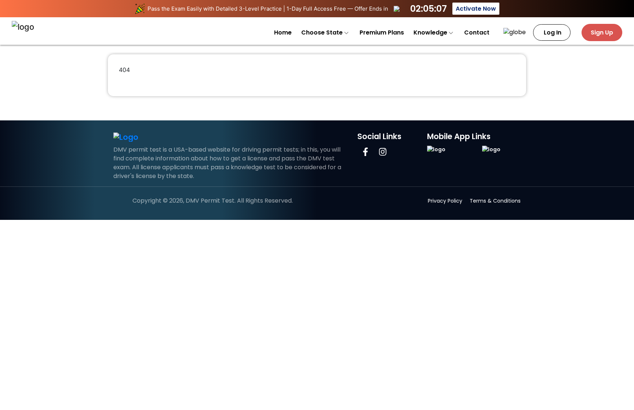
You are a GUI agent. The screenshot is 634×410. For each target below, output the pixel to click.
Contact (476, 32)
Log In (551, 32)
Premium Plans (382, 32)
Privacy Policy (445, 200)
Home (283, 32)
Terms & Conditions (495, 200)
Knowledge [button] (431, 32)
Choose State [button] (322, 32)
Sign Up (602, 32)
